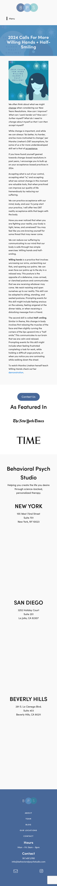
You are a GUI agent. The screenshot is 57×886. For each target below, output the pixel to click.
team (28, 818)
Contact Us (28, 396)
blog (28, 824)
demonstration (16, 372)
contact (28, 836)
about (28, 813)
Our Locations (28, 830)
